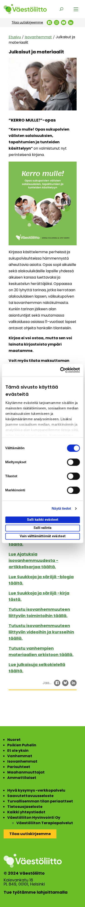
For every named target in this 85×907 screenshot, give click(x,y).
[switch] (73, 462)
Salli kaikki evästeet (42, 520)
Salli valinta (42, 528)
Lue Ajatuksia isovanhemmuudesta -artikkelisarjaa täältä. (33, 560)
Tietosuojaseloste (24, 806)
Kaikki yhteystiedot (26, 812)
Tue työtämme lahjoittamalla (36, 892)
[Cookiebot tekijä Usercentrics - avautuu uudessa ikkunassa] (60, 370)
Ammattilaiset (21, 777)
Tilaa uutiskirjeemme (27, 22)
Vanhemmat (19, 756)
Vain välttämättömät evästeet (43, 536)
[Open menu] (76, 9)
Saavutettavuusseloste (30, 795)
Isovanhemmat (38, 37)
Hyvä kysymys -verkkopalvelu (36, 790)
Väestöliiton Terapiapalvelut (44, 823)
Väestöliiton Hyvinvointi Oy (33, 817)
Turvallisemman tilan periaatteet (40, 801)
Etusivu (15, 37)
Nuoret (14, 739)
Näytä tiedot (61, 508)
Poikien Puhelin (21, 745)
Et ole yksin (18, 750)
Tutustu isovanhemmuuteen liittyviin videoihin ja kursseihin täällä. (41, 632)
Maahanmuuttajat (26, 772)
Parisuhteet (18, 766)
